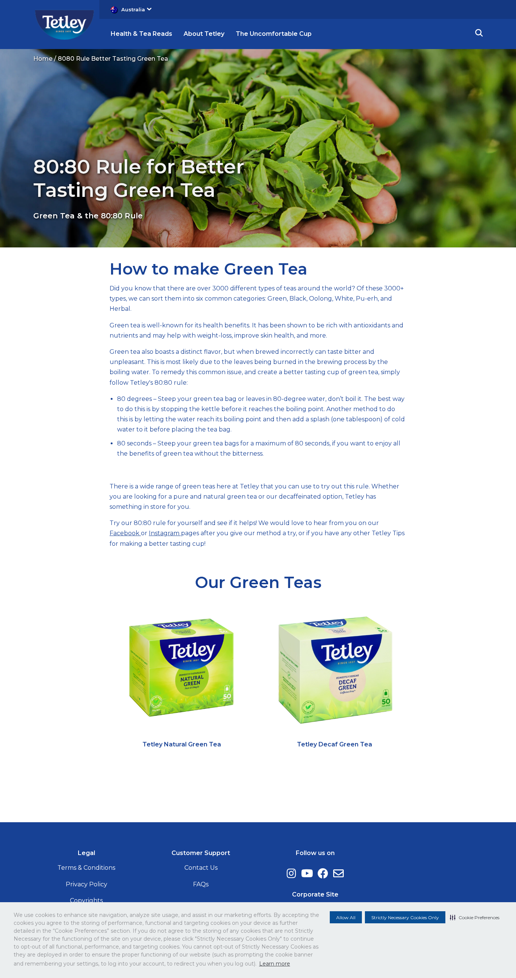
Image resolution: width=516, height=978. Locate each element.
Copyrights (86, 900)
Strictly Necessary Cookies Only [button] (405, 917)
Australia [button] (133, 9)
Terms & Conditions (86, 867)
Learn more (274, 963)
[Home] (64, 24)
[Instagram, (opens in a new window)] (291, 873)
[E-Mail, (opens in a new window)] (338, 873)
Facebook (125, 533)
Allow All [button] (345, 917)
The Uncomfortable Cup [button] (274, 33)
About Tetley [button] (204, 33)
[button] (474, 917)
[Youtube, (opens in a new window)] (307, 873)
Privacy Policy (86, 884)
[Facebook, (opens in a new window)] (323, 873)
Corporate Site (315, 894)
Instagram (165, 533)
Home (43, 58)
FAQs (201, 884)
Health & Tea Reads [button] (141, 33)
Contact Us (201, 867)
